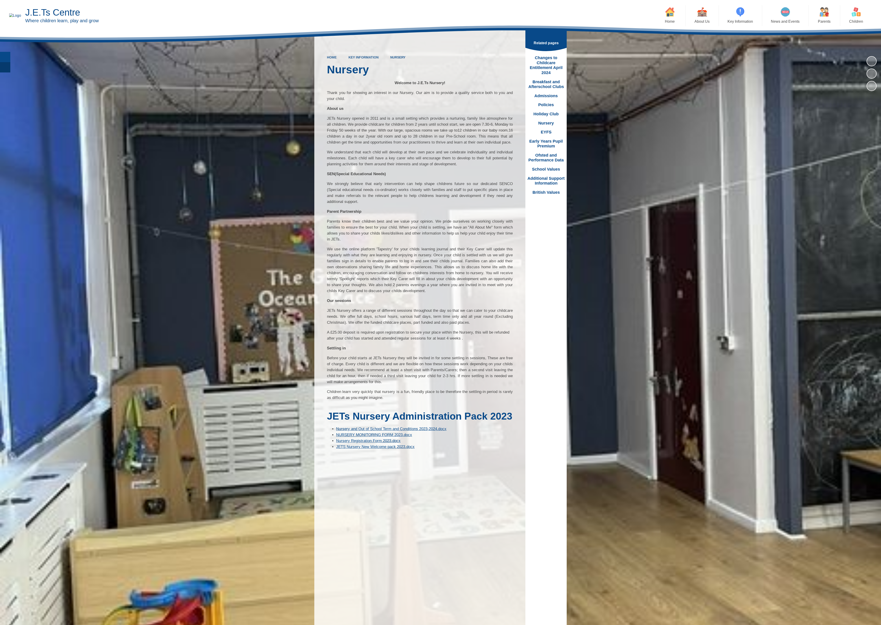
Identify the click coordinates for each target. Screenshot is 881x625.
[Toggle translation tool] (5, 67)
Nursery (397, 57)
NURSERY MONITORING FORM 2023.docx (374, 435)
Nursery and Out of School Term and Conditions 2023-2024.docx (391, 429)
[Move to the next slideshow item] (872, 86)
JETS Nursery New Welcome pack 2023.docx (375, 447)
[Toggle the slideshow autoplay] (872, 61)
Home (332, 57)
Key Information (363, 57)
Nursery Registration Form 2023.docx (368, 441)
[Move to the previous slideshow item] (872, 74)
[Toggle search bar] (5, 57)
